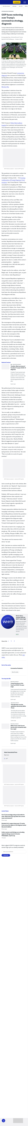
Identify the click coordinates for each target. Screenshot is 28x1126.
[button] (3, 1120)
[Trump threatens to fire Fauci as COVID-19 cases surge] (5, 685)
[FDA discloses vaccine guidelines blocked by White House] (6, 706)
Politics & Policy (6, 6)
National (15, 6)
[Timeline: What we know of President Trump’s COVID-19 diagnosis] (5, 367)
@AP (7, 758)
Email (14, 640)
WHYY (5, 2)
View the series (15, 672)
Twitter (11, 640)
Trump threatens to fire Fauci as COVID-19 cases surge (17, 685)
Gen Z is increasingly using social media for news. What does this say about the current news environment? (13, 816)
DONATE (17, 2)
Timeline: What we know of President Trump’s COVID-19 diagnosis (18, 367)
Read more (6, 755)
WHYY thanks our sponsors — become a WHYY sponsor (14, 168)
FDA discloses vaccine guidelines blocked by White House (18, 706)
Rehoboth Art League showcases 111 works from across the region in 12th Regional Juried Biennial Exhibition (14, 825)
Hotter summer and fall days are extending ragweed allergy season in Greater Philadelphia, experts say (13, 833)
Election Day (5, 87)
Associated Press (6, 37)
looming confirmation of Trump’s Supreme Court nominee (13, 180)
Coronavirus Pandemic (8, 11)
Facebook (8, 640)
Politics (20, 6)
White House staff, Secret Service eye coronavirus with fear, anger (18, 727)
